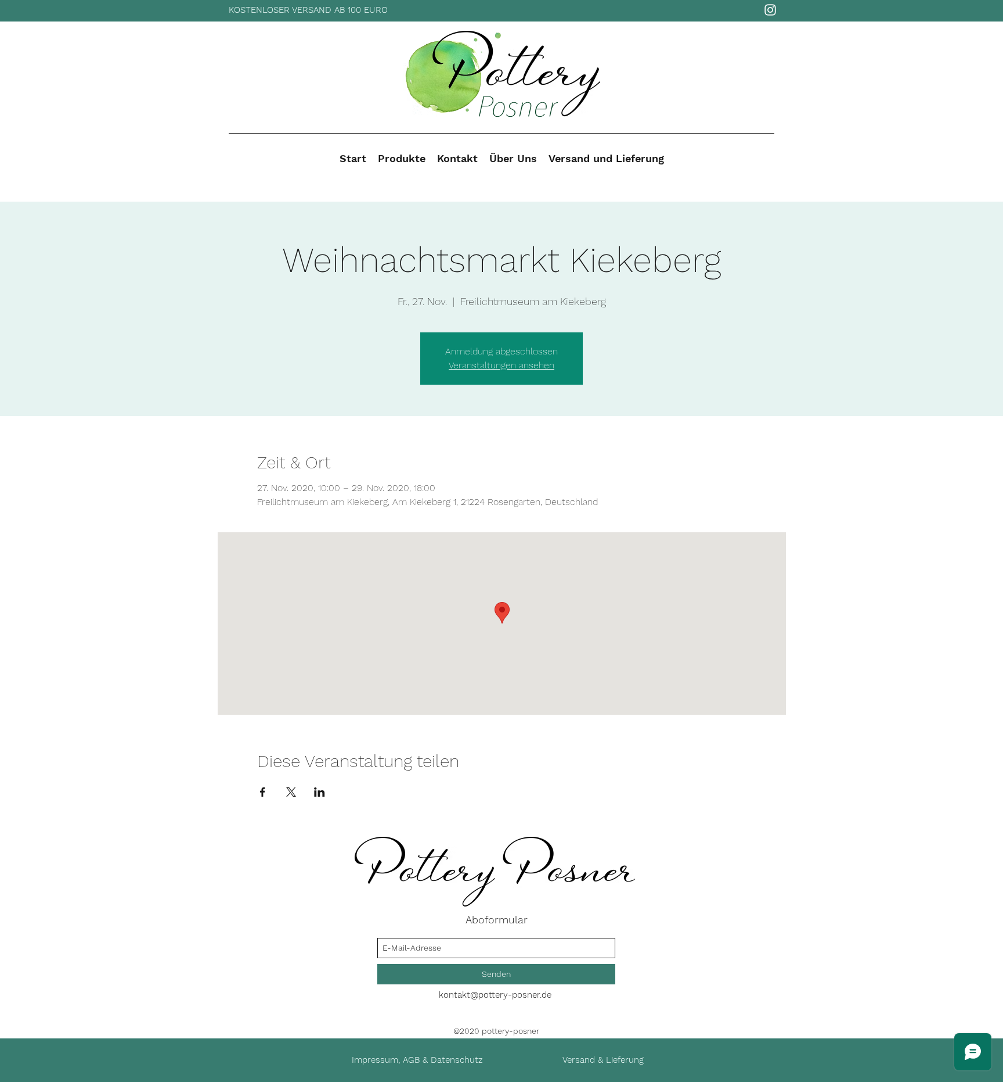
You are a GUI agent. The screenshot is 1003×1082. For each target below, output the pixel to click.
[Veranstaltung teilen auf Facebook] (262, 792)
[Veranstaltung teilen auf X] (291, 792)
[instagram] (770, 9)
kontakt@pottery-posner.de (495, 995)
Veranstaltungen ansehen (501, 365)
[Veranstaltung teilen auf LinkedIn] (319, 792)
